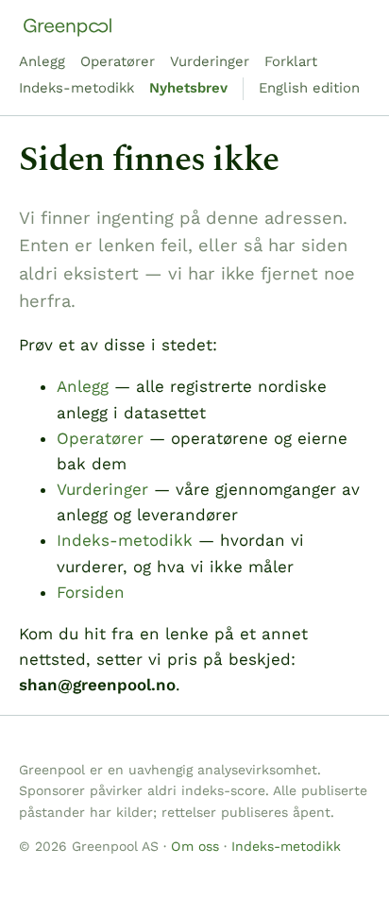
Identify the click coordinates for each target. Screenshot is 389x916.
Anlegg (42, 61)
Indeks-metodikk (76, 87)
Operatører (117, 61)
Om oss (195, 846)
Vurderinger (209, 61)
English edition (309, 87)
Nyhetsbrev (188, 87)
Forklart (290, 61)
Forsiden (91, 592)
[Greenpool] (67, 27)
